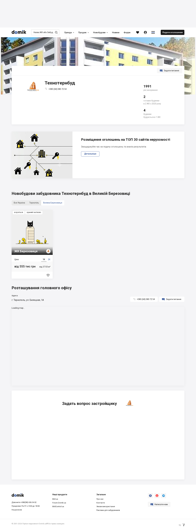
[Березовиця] (32, 244)
